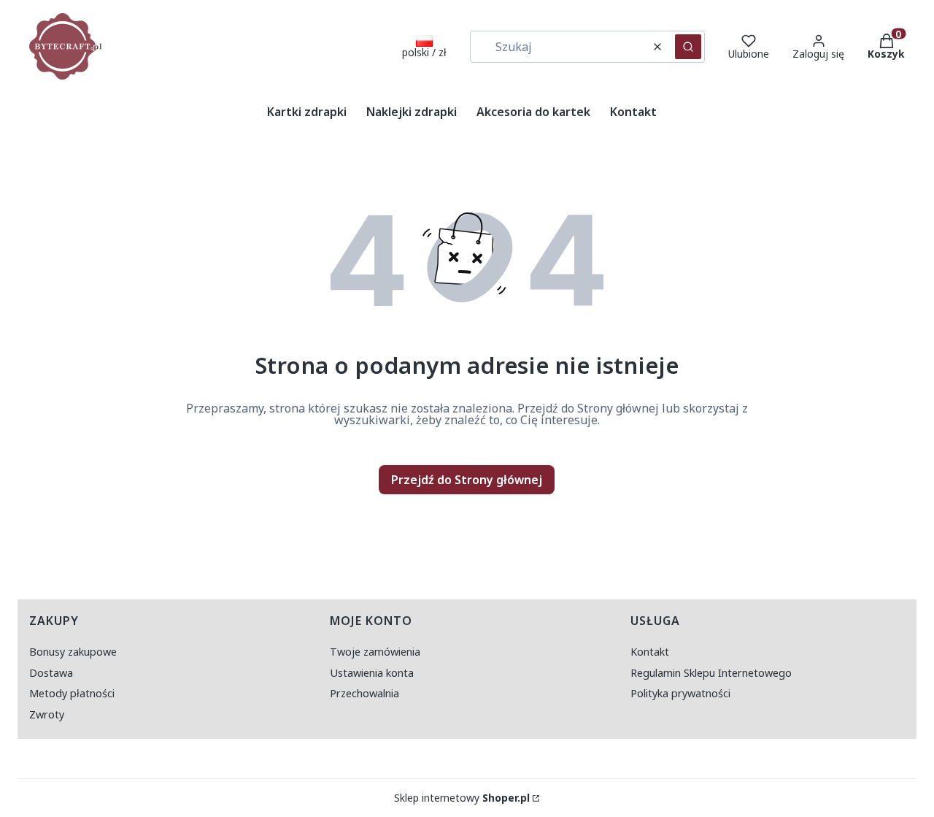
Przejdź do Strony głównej (466, 480)
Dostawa (51, 673)
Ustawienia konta (372, 673)
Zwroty (46, 714)
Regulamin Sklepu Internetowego (711, 673)
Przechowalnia (364, 693)
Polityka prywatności (680, 693)
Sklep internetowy (462, 798)
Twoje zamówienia (375, 652)
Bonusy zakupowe (73, 652)
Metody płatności (72, 693)
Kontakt (649, 652)
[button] (688, 46)
